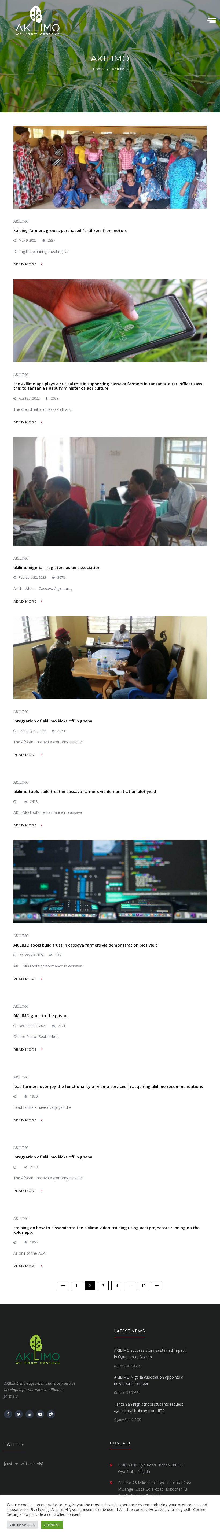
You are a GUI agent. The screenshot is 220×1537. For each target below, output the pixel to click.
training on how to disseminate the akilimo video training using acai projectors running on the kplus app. (106, 1230)
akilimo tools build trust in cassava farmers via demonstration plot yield (84, 791)
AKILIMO (21, 221)
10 (143, 1285)
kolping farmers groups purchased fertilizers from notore (70, 230)
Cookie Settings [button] (22, 1524)
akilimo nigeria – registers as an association (56, 567)
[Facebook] (8, 1414)
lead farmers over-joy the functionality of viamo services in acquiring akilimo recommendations (108, 1086)
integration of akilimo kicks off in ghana (52, 720)
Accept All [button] (52, 1524)
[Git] (51, 1414)
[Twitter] (19, 1414)
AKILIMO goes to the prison (40, 1015)
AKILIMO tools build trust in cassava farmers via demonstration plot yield (85, 945)
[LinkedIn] (29, 1414)
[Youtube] (40, 1414)
